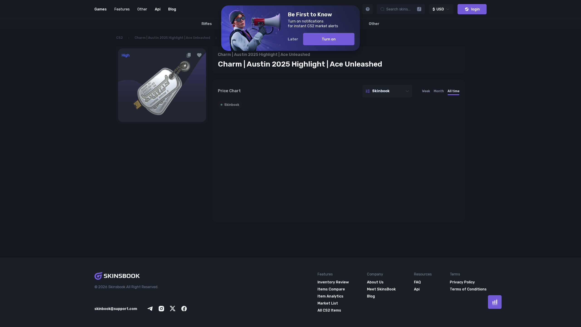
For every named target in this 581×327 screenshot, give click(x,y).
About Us (375, 282)
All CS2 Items (329, 310)
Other (142, 9)
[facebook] (184, 308)
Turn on (329, 39)
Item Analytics (330, 296)
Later (293, 39)
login (475, 9)
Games (100, 9)
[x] (173, 308)
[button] (199, 55)
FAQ (417, 282)
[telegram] (150, 308)
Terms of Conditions (468, 289)
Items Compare (331, 289)
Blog (172, 9)
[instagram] (161, 308)
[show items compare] (495, 302)
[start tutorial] (367, 9)
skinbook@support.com (115, 309)
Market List (328, 303)
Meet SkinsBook (381, 289)
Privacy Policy (462, 282)
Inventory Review (333, 282)
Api (157, 9)
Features (122, 9)
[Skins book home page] (141, 276)
